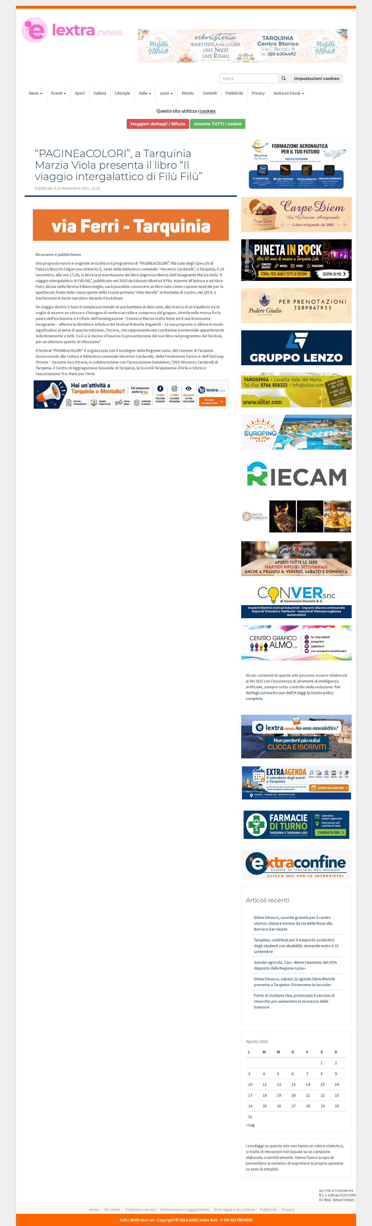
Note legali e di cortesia (234, 1209)
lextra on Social (287, 93)
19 (279, 1095)
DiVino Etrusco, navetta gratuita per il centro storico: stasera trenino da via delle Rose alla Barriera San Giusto (293, 923)
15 (323, 1084)
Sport (80, 93)
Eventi (57, 93)
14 (308, 1084)
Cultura (100, 93)
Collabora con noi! (140, 1209)
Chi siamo (112, 1209)
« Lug (250, 1124)
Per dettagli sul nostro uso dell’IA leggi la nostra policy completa (293, 692)
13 (293, 1084)
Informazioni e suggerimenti (184, 1209)
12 (279, 1084)
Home (94, 1209)
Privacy (258, 93)
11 (265, 1084)
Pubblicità (234, 93)
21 (308, 1095)
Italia (143, 93)
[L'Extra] (72, 29)
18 (265, 1095)
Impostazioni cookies (316, 78)
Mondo (188, 93)
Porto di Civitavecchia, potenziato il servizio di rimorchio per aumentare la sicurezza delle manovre (294, 1001)
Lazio (165, 93)
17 (250, 1095)
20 (293, 1095)
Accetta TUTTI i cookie (218, 123)
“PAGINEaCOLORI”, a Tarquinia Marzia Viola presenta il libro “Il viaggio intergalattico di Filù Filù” (119, 165)
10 (250, 1084)
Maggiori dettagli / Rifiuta (157, 123)
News (34, 93)
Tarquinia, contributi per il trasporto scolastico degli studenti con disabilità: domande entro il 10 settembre (296, 945)
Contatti (210, 93)
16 (337, 1084)
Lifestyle (122, 93)
